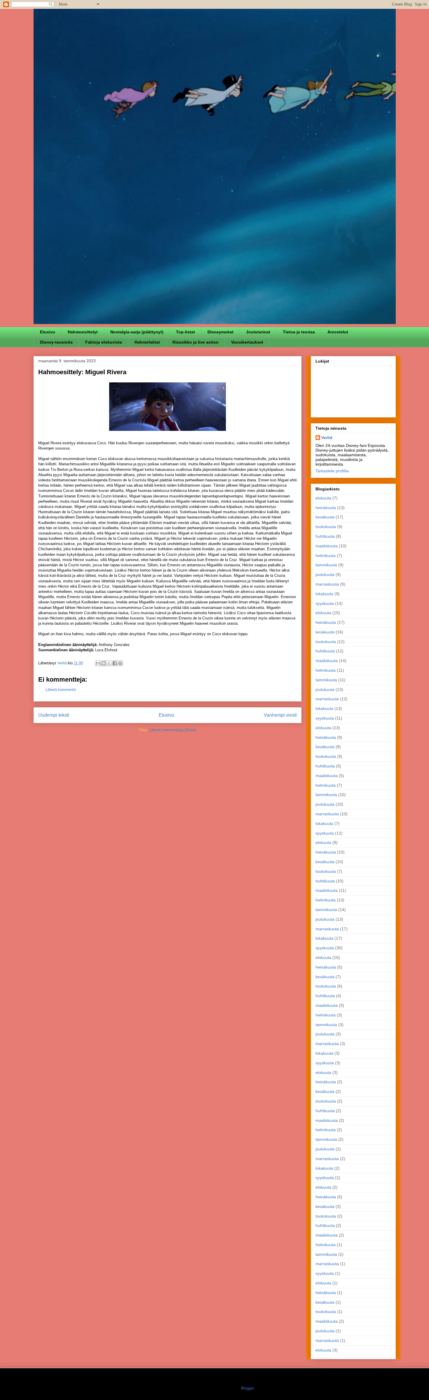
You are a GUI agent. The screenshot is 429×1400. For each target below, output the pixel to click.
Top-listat (185, 332)
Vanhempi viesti (280, 715)
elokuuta (323, 498)
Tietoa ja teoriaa (299, 332)
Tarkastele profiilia (332, 471)
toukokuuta (325, 526)
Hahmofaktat (147, 342)
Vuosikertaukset (247, 342)
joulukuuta (324, 574)
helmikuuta (325, 555)
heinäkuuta (325, 507)
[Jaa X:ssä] (109, 663)
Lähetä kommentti (61, 689)
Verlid (326, 437)
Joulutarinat (258, 332)
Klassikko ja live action (195, 342)
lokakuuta (324, 593)
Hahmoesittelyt (83, 332)
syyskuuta (324, 603)
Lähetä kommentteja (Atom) (172, 730)
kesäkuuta (324, 517)
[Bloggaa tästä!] (104, 663)
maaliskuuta (326, 546)
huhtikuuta (325, 536)
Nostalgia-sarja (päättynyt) (136, 332)
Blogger (247, 1388)
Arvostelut (337, 332)
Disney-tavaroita (56, 342)
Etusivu (47, 332)
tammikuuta (326, 565)
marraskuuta (327, 584)
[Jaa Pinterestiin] (120, 663)
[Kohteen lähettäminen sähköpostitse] (98, 663)
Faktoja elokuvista (103, 342)
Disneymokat (220, 332)
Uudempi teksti (53, 715)
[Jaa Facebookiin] (115, 663)
